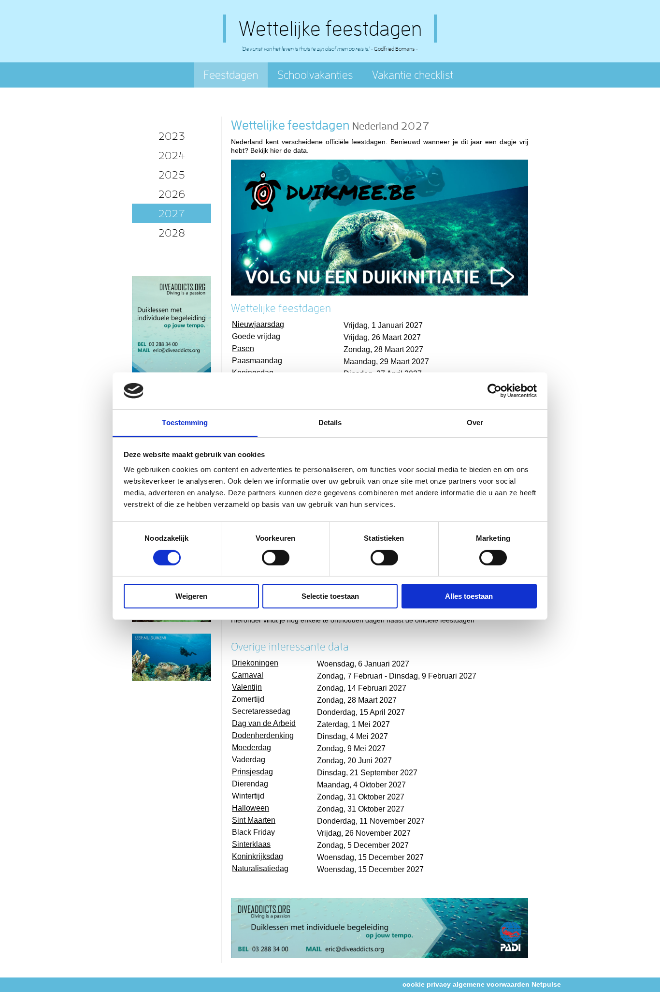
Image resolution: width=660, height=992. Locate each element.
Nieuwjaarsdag (258, 324)
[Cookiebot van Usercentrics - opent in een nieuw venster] (494, 391)
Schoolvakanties (315, 74)
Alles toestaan (469, 596)
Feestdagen (230, 74)
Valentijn (247, 687)
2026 (171, 194)
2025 (171, 174)
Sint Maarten (253, 820)
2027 (171, 213)
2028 (171, 232)
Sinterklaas (251, 844)
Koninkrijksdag (257, 856)
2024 (171, 155)
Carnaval (247, 675)
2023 (171, 136)
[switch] (275, 557)
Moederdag (251, 747)
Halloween (250, 808)
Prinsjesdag (252, 772)
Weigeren (191, 596)
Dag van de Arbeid (264, 723)
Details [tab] (330, 422)
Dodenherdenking (263, 735)
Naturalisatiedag (260, 868)
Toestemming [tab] (185, 422)
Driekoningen (255, 663)
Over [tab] (475, 422)
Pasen (243, 348)
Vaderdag (248, 759)
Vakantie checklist (412, 74)
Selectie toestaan (330, 596)
